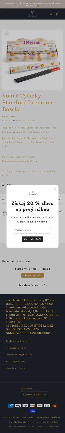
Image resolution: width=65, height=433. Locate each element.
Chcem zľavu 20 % (32, 239)
